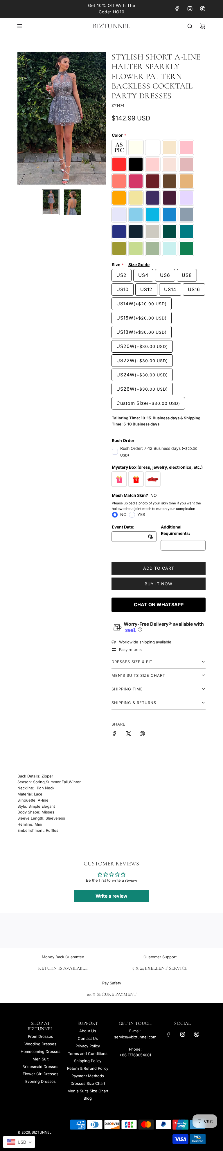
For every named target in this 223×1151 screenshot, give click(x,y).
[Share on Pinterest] (142, 734)
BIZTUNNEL (111, 26)
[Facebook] (177, 9)
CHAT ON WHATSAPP (159, 604)
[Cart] (202, 26)
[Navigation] (19, 26)
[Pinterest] (202, 9)
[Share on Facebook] (114, 734)
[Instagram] (190, 9)
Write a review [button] (111, 896)
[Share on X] (128, 734)
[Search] (190, 26)
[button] (25, 118)
